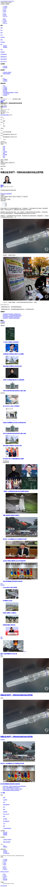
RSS (4, 78)
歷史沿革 (5, 91)
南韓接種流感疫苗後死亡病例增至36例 (11, 316)
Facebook (5, 20)
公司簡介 (5, 87)
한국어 (4, 862)
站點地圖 (5, 81)
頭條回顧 (3, 52)
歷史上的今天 (4, 61)
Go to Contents (4, 1)
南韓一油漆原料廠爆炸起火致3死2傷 (9, 653)
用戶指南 (5, 95)
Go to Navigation (10, 1)
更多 (2, 583)
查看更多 (5, 106)
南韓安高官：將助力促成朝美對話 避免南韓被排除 (14, 786)
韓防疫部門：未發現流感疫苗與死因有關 (12, 315)
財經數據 (5, 67)
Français (4, 868)
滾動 (2, 27)
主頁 (2, 792)
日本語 (4, 864)
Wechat (4, 19)
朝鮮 (2, 39)
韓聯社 (2, 101)
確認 (2, 168)
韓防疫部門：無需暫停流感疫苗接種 (11, 318)
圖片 (2, 44)
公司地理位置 (6, 93)
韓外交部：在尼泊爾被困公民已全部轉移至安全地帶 (12, 763)
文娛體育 (3, 37)
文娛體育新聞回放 (7, 828)
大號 (6, 206)
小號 (6, 203)
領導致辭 (5, 89)
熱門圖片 (3, 585)
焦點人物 (5, 66)
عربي (4, 865)
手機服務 (5, 79)
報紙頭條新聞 (4, 59)
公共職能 (5, 88)
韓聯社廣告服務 (6, 73)
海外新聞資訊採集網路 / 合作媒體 (10, 92)
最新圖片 (5, 45)
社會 (2, 35)
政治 (2, 30)
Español (4, 867)
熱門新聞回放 (4, 54)
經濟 (2, 32)
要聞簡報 (5, 834)
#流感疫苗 (3, 100)
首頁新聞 (3, 739)
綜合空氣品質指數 (5, 114)
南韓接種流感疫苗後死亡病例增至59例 (11, 314)
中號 (6, 204)
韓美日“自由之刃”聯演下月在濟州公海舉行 (12, 789)
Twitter (4, 22)
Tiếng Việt (5, 869)
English (4, 863)
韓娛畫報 (5, 47)
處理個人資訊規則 (5, 871)
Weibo (4, 18)
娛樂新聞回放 (4, 56)
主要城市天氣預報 (7, 72)
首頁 (4, 85)
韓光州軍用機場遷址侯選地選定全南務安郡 (10, 783)
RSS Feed (5, 23)
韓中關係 (3, 42)
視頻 (2, 49)
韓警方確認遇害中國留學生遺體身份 (11, 790)
